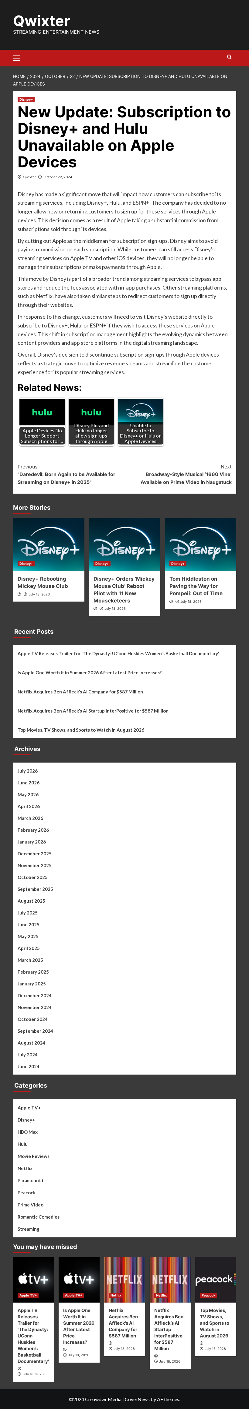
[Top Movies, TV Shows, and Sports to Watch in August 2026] (215, 1280)
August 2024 (31, 1042)
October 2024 (33, 1019)
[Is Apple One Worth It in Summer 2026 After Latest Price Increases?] (79, 1280)
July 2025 (28, 912)
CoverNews (137, 1399)
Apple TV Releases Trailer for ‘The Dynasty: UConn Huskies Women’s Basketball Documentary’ (118, 653)
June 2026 (28, 782)
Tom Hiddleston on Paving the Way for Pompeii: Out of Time (196, 586)
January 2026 (32, 841)
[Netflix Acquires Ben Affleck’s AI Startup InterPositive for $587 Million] (170, 1280)
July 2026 (28, 770)
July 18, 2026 (39, 594)
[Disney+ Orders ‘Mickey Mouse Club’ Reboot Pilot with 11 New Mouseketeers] (124, 544)
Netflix (25, 1168)
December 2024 (35, 995)
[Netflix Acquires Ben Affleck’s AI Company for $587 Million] (124, 1280)
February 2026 (33, 830)
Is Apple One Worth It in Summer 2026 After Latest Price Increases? (90, 672)
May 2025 (28, 936)
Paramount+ (31, 1180)
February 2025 (33, 972)
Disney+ (26, 99)
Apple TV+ (29, 1107)
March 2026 (30, 818)
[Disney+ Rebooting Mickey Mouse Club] (48, 544)
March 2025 (30, 960)
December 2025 (35, 853)
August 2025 (31, 901)
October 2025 (33, 877)
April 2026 (29, 806)
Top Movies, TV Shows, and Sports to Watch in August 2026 (81, 730)
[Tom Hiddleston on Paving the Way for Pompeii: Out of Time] (200, 544)
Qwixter (41, 21)
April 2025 (29, 948)
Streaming (28, 1229)
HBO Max (28, 1132)
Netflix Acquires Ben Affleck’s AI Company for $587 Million (80, 691)
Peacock (27, 1192)
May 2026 (28, 794)
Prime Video (30, 1204)
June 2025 (28, 924)
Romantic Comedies (39, 1216)
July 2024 (28, 1054)
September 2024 (35, 1031)
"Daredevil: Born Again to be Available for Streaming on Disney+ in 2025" (66, 474)
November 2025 (35, 865)
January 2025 (32, 983)
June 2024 (28, 1066)
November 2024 (35, 1007)
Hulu (23, 1144)
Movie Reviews (33, 1156)
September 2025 (35, 889)
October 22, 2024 (57, 177)
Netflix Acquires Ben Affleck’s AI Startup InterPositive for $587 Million (93, 710)
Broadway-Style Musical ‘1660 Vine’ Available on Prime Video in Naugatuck (186, 474)
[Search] (229, 57)
